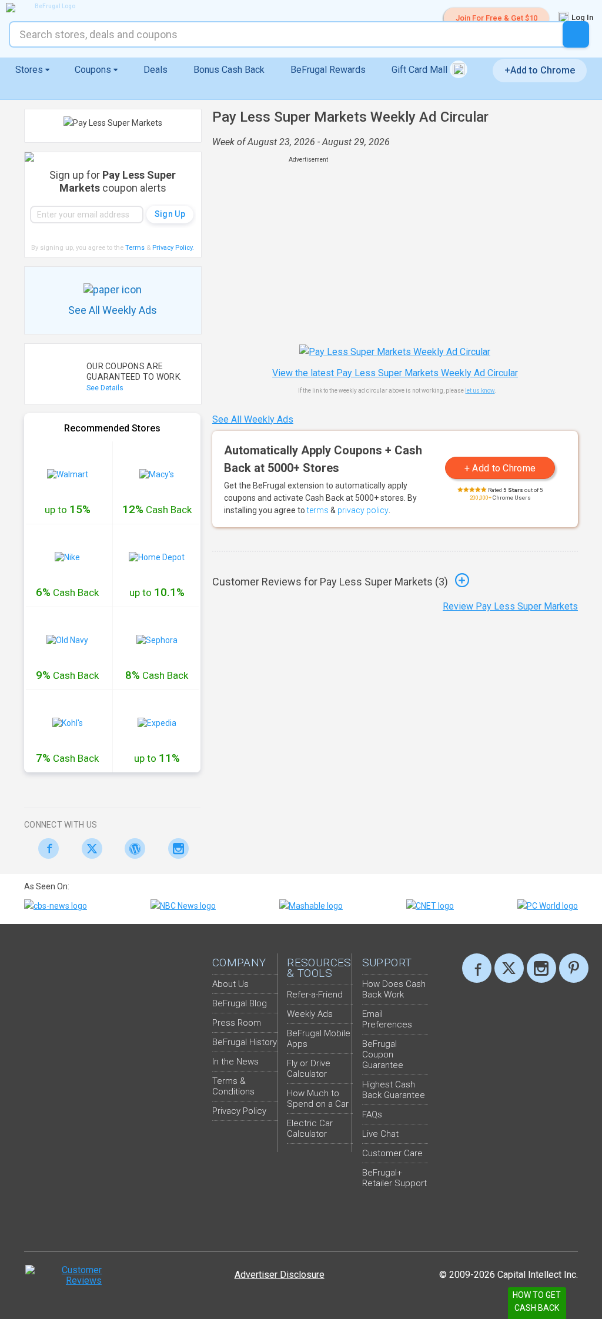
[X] (509, 968)
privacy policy (363, 510)
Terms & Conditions (233, 1086)
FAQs (372, 1114)
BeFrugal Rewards (328, 69)
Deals (155, 69)
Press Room (236, 1022)
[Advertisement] (395, 247)
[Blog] (132, 848)
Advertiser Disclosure (280, 1274)
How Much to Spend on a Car (318, 1098)
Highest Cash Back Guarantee (393, 1089)
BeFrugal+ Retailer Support (394, 1178)
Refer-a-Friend (315, 994)
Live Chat (380, 1134)
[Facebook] (45, 848)
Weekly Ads (310, 1014)
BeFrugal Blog (239, 1003)
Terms (135, 248)
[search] (576, 34)
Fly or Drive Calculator (308, 1068)
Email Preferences (387, 1019)
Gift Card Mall (421, 69)
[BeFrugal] (50, 7)
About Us (230, 984)
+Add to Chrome (539, 70)
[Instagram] (175, 848)
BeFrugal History (244, 1042)
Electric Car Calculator (310, 1128)
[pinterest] (573, 968)
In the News (235, 1061)
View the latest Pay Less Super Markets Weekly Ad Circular (395, 373)
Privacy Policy (173, 248)
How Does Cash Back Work (394, 989)
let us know (479, 390)
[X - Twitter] (89, 848)
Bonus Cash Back (229, 69)
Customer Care (392, 1153)
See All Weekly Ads (252, 419)
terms (318, 510)
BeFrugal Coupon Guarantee (382, 1054)
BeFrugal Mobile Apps (318, 1038)
